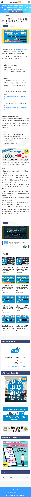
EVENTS (5, 26)
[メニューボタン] (29, 2)
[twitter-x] (15, 489)
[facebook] (13, 489)
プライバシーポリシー (19, 492)
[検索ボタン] (2, 2)
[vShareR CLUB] (15, 2)
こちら (15, 143)
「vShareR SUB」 (19, 49)
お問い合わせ (10, 492)
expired (12, 26)
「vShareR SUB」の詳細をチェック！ (15, 367)
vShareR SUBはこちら (16, 11)
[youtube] (17, 489)
